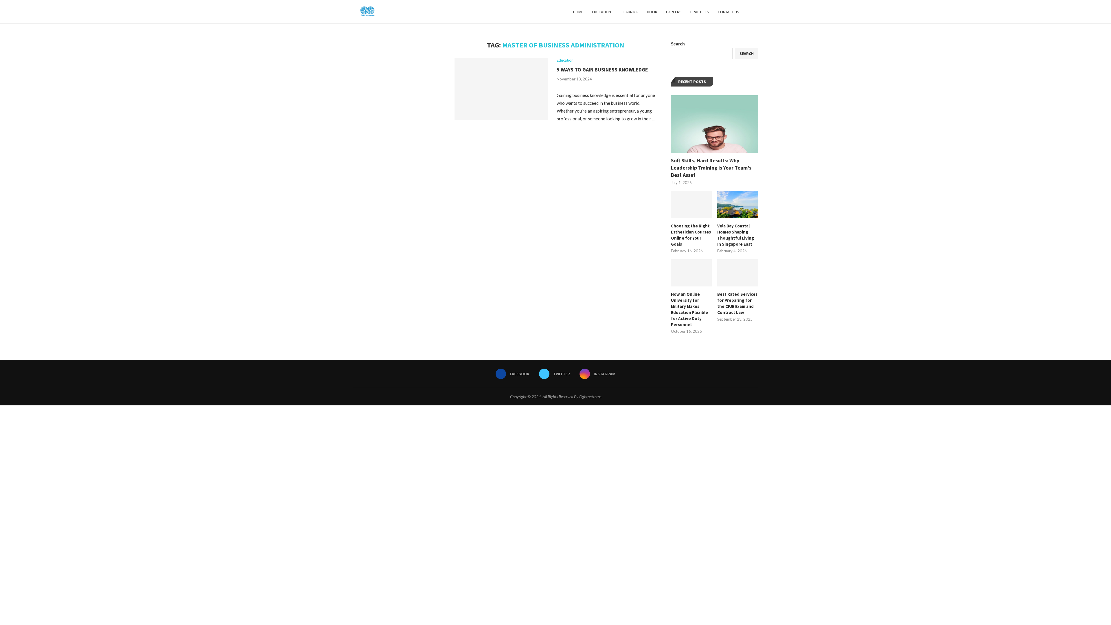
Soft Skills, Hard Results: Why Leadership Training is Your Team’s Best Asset (711, 167)
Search (678, 43)
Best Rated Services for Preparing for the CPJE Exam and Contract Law (737, 303)
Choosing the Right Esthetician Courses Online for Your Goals (691, 235)
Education (601, 11)
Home (578, 11)
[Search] (755, 11)
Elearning (629, 11)
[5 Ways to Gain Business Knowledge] (501, 89)
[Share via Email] (619, 130)
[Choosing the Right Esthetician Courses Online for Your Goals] (691, 204)
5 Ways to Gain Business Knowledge (602, 69)
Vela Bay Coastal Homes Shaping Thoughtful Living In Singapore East (735, 235)
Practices (699, 11)
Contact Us (728, 11)
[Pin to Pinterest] (613, 130)
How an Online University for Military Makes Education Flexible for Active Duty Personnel (689, 309)
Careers (674, 11)
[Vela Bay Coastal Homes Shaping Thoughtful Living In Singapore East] (737, 204)
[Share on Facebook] (600, 130)
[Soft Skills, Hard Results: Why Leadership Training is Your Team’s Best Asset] (714, 124)
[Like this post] (593, 130)
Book (652, 11)
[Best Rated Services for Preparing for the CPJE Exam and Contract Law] (737, 272)
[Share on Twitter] (606, 130)
